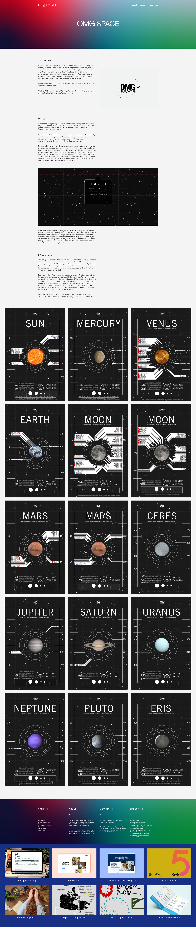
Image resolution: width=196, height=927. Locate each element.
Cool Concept (169, 881)
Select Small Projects (169, 918)
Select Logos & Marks (121, 918)
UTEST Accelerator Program (122, 881)
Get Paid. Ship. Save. (27, 918)
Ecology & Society (27, 881)
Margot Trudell (47, 5)
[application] (98, 197)
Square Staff (74, 881)
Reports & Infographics (74, 918)
